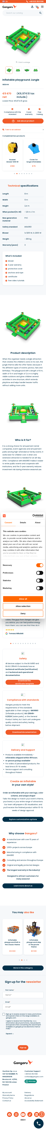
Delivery (28, 1092)
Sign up (23, 1047)
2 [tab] (17, 173)
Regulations (29, 1095)
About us (28, 1098)
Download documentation (24, 732)
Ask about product (23, 121)
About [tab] (37, 522)
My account (7, 1092)
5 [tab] (24, 173)
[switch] (37, 572)
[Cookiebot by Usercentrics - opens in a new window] (32, 515)
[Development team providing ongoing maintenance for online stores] (23, 1120)
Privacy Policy (7, 1098)
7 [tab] (29, 173)
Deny (23, 613)
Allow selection (23, 606)
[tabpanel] (12, 155)
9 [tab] (30, 643)
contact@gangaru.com (34, 1076)
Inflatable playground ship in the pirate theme (34, 943)
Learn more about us (23, 886)
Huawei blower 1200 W (12, 160)
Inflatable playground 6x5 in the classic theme (12, 942)
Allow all (23, 599)
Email (7, 1002)
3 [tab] (19, 173)
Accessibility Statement (34, 1101)
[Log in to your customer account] (32, 7)
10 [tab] (33, 643)
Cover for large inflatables (33, 160)
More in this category (23, 968)
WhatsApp (32, 1081)
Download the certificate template (24, 682)
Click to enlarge (24, 62)
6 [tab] (26, 173)
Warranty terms (8, 1095)
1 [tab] (14, 173)
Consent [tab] (8, 522)
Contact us (6, 1101)
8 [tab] (31, 173)
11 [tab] (35, 643)
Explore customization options (23, 819)
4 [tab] (22, 173)
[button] (5, 1)
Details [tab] (23, 522)
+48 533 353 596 (36, 1)
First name (9, 990)
